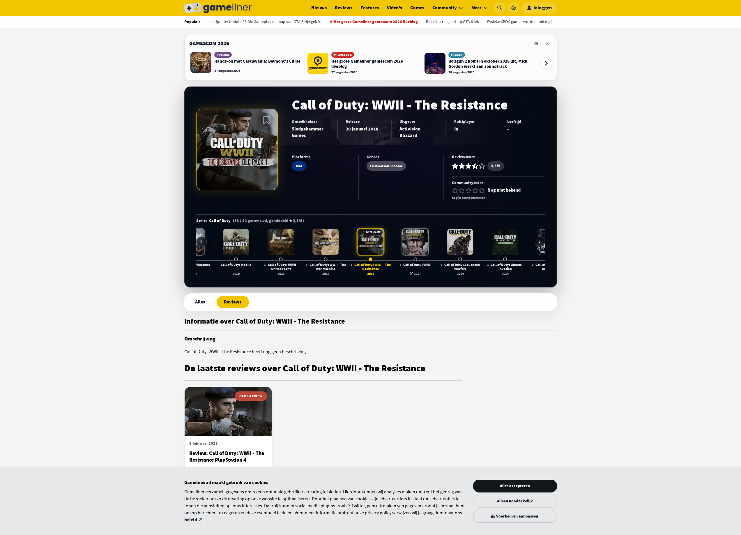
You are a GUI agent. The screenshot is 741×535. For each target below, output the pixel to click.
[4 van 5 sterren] (475, 190)
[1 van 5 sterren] (455, 190)
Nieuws (319, 8)
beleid (190, 520)
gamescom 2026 (209, 43)
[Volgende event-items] (546, 63)
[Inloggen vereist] (266, 120)
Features (369, 8)
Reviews (343, 8)
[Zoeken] (499, 8)
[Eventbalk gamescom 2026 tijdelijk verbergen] (536, 43)
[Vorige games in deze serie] (201, 241)
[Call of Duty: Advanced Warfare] (460, 242)
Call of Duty (220, 221)
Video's (394, 8)
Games (417, 8)
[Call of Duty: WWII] (415, 242)
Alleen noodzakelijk (515, 501)
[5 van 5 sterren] (482, 190)
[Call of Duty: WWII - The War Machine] (325, 242)
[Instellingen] (513, 8)
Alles (200, 302)
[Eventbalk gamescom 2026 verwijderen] (547, 43)
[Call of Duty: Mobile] (236, 242)
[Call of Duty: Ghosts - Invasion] (505, 242)
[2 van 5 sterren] (462, 190)
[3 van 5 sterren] (468, 190)
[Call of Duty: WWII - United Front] (281, 242)
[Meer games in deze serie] (540, 241)
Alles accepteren (515, 486)
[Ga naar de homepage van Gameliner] (218, 8)
